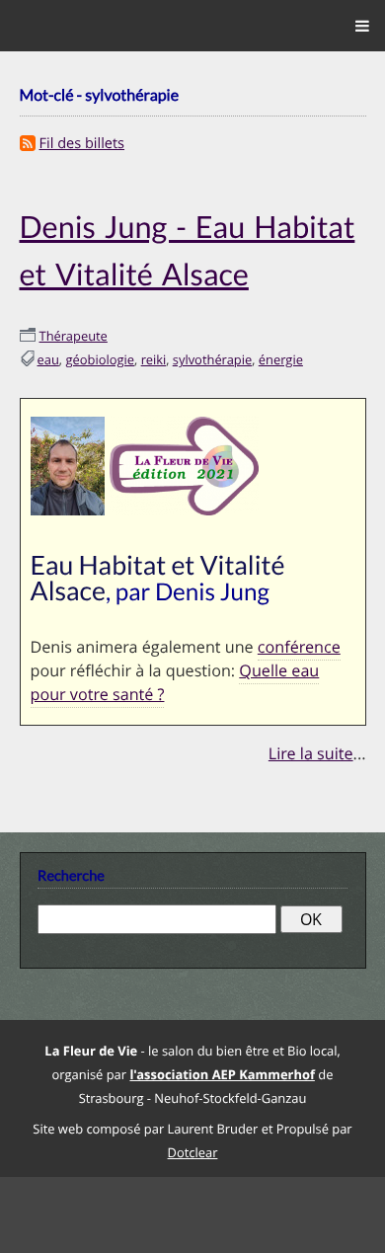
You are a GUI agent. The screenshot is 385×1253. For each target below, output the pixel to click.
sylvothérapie (213, 354)
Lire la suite (311, 744)
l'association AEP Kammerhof (221, 1065)
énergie (281, 354)
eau (48, 354)
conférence (299, 642)
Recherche (71, 867)
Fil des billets (82, 143)
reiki (154, 354)
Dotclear (193, 1142)
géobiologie (99, 354)
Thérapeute (73, 331)
